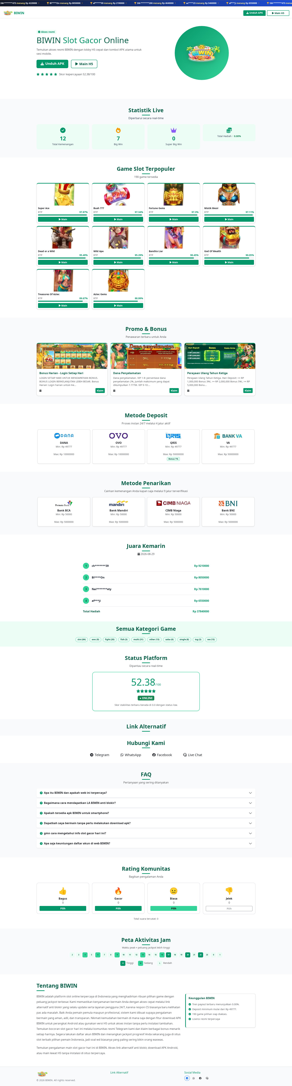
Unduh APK (256, 12)
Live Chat (195, 755)
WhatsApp (133, 755)
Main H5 (279, 13)
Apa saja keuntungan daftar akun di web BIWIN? (77, 843)
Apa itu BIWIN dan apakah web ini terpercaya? (75, 793)
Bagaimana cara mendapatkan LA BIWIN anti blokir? (80, 803)
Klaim (100, 390)
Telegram (102, 755)
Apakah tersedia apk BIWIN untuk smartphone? (76, 813)
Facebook (164, 755)
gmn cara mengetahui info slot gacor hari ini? (75, 833)
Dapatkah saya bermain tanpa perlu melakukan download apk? (87, 823)
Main (64, 219)
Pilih (62, 908)
